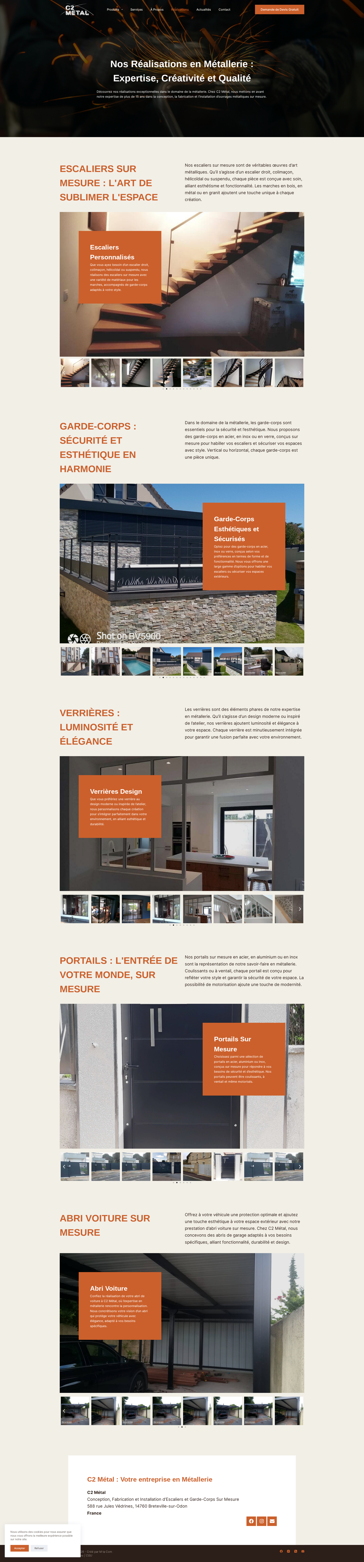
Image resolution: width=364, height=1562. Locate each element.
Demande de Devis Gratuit (280, 9)
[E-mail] (302, 1551)
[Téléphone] (295, 1551)
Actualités (203, 9)
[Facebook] (251, 1521)
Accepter (19, 1548)
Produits (113, 9)
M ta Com (105, 1551)
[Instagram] (261, 1521)
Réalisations (180, 9)
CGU (89, 1555)
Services (136, 9)
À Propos (157, 9)
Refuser (39, 1548)
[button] (64, 372)
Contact (224, 9)
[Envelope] (272, 1521)
